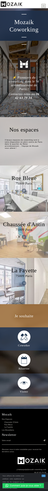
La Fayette (8, 427)
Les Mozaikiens (8, 430)
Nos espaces (7, 419)
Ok (44, 476)
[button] (23, 485)
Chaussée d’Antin (11, 422)
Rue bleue (8, 424)
